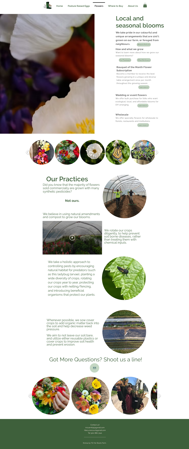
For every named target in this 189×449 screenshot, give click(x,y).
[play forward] (156, 152)
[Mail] (94, 368)
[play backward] (27, 152)
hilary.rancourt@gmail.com (95, 430)
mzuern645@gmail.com (95, 428)
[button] (145, 5)
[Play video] (72, 237)
